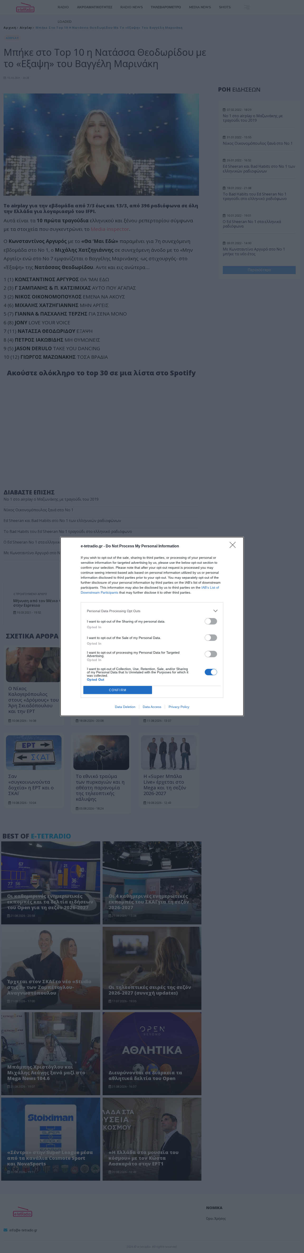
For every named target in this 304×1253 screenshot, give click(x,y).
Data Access (152, 707)
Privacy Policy (179, 707)
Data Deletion (125, 707)
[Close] (234, 546)
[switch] (211, 621)
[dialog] (152, 626)
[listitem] (152, 610)
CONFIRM (118, 690)
